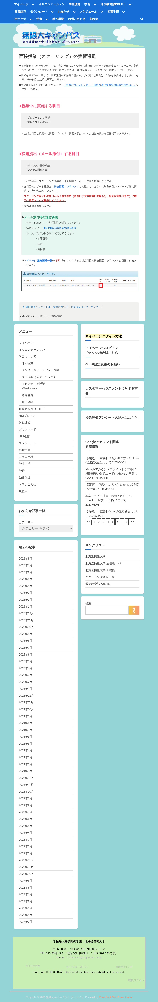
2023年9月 (25, 798)
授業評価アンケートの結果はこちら (111, 417)
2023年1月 (25, 853)
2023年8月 (25, 805)
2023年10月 (26, 791)
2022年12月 (26, 860)
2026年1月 (25, 606)
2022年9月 (25, 880)
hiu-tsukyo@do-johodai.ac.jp (60, 228)
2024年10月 (26, 709)
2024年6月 (25, 736)
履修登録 (27, 395)
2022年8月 (25, 887)
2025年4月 (25, 668)
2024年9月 (25, 716)
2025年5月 (25, 661)
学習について (27, 356)
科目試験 (27, 402)
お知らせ (63, 11)
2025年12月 (26, 613)
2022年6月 (25, 901)
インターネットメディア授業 (40, 370)
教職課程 (20, 11)
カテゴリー (26, 522)
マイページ (21, 4)
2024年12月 (26, 695)
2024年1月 (25, 771)
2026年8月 (25, 558)
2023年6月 (25, 819)
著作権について (124, 967)
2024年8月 (25, 723)
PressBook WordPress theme (115, 997)
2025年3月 (25, 675)
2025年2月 (25, 682)
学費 (39, 18)
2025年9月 (25, 634)
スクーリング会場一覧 (99, 577)
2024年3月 (25, 757)
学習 (87, 4)
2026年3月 (25, 592)
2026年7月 (25, 565)
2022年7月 (25, 894)
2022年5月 (25, 908)
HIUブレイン (27, 415)
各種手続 (113, 11)
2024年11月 (26, 702)
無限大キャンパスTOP (38, 307)
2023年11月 (26, 784)
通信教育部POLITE (113, 4)
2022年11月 (26, 867)
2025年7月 (25, 647)
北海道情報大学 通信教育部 (103, 563)
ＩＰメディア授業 (33, 383)
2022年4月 (25, 915)
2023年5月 (25, 826)
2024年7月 (25, 730)
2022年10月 (26, 874)
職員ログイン (136, 980)
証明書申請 (26, 456)
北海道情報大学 (95, 556)
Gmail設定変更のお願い (102, 364)
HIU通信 (24, 436)
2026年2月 (25, 599)
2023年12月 (26, 778)
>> (132, 521)
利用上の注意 (33, 966)
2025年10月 (26, 627)
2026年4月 (25, 586)
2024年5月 (25, 743)
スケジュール (88, 11)
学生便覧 (74, 4)
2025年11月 (26, 620)
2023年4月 (25, 832)
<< (88, 521)
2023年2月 (25, 846)
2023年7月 (25, 812)
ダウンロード (39, 11)
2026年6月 (25, 572)
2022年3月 (25, 921)
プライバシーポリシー (77, 967)
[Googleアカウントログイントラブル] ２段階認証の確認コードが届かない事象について (111, 474)
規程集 (94, 18)
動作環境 (58, 18)
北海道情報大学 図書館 (100, 570)
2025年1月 (25, 688)
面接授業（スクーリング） (39, 377)
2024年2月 (25, 764)
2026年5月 (25, 579)
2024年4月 (25, 750)
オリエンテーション (52, 4)
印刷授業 (27, 363)
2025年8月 (25, 640)
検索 (88, 603)
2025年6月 (25, 654)
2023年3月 (25, 839)
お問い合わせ (76, 18)
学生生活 (20, 18)
